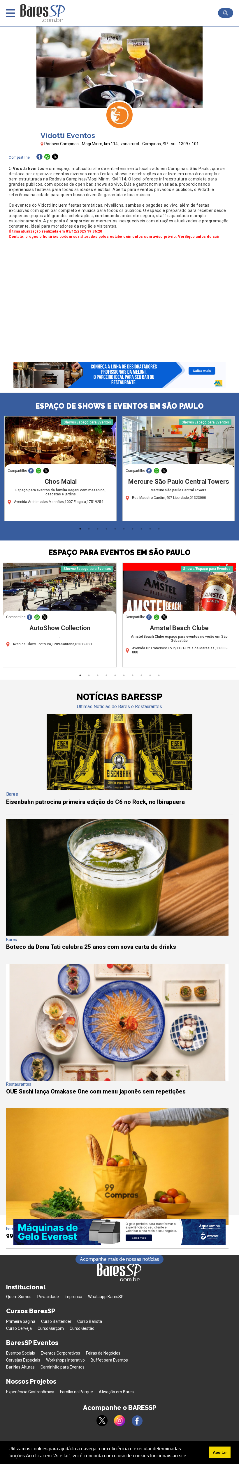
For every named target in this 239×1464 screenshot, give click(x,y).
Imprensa (73, 1296)
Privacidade (48, 1296)
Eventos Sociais (20, 1353)
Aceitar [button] (220, 1452)
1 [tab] (80, 529)
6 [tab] (124, 529)
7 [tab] (133, 529)
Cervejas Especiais (23, 1360)
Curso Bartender (56, 1321)
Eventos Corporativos (60, 1353)
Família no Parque (76, 1391)
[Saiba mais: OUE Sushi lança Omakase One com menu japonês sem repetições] (117, 1079)
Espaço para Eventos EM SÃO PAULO (119, 552)
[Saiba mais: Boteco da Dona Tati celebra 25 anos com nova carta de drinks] (117, 934)
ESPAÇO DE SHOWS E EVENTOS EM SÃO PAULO (119, 406)
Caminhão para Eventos (63, 1367)
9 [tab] (150, 529)
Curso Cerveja (19, 1328)
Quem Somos (18, 1296)
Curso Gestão (82, 1328)
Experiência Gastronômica (30, 1391)
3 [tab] (98, 529)
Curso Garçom (51, 1328)
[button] (189, 1456)
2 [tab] (89, 529)
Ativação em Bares (116, 1391)
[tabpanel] (60, 470)
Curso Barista (89, 1321)
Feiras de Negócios (103, 1353)
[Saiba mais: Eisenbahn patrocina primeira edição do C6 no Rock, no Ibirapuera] (119, 788)
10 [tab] (159, 529)
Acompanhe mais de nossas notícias (119, 1259)
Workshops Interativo (65, 1360)
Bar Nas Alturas (20, 1367)
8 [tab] (141, 529)
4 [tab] (106, 529)
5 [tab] (115, 529)
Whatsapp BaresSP (106, 1296)
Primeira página (20, 1321)
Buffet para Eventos (109, 1360)
